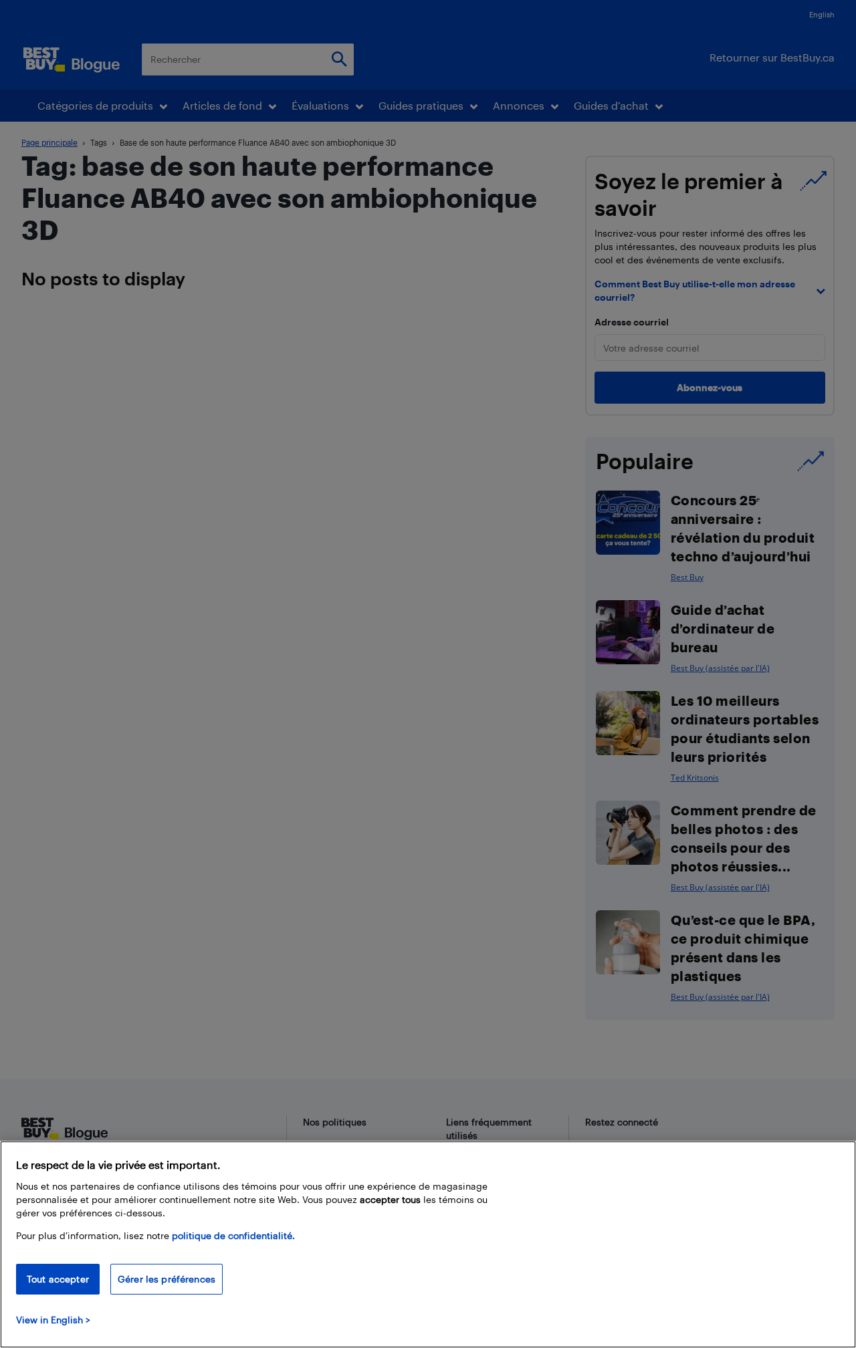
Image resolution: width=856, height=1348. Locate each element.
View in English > (53, 1319)
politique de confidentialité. (233, 1235)
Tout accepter (58, 1279)
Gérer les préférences (166, 1279)
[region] (428, 1244)
